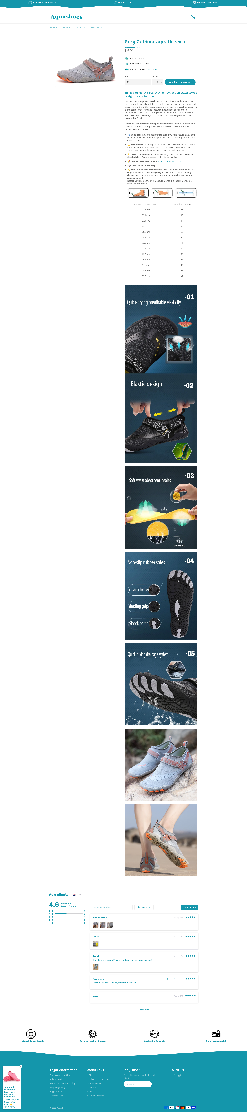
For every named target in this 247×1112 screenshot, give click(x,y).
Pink (180, 161)
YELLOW (167, 161)
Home (53, 27)
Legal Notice (56, 1091)
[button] (132, 48)
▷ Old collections (95, 1095)
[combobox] (144, 907)
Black (175, 161)
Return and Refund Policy (62, 1083)
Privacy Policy (57, 1079)
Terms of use (56, 1095)
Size (126, 76)
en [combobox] (77, 895)
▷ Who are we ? (95, 1083)
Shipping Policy (57, 1087)
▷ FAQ (90, 1091)
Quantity (156, 76)
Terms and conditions (61, 1075)
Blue (160, 161)
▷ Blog (90, 1075)
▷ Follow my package (98, 1079)
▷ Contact (92, 1087)
